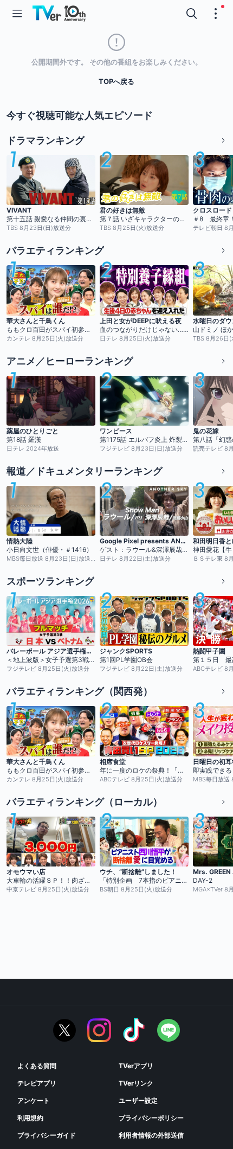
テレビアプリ (36, 1083)
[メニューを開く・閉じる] (215, 13)
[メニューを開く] (17, 13)
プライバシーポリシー (151, 1118)
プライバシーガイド (46, 1135)
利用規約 (30, 1118)
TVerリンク (136, 1083)
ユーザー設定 (138, 1100)
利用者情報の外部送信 (151, 1135)
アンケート (33, 1100)
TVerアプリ (136, 1066)
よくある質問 (36, 1066)
